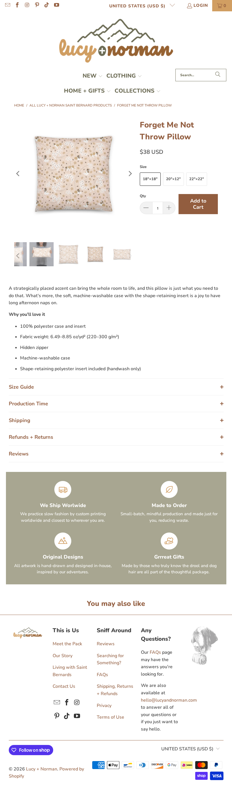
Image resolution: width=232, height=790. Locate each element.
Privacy (104, 705)
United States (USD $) (138, 6)
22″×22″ (196, 179)
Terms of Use (110, 717)
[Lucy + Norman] (116, 41)
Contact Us (64, 686)
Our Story (62, 656)
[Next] (129, 174)
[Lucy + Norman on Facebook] (17, 5)
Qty (143, 196)
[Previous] (18, 174)
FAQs (102, 675)
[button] (93, 76)
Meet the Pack (67, 644)
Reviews (106, 644)
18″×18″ (150, 179)
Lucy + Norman (41, 769)
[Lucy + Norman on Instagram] (27, 5)
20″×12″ (173, 179)
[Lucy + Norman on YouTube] (56, 5)
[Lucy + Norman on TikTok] (47, 5)
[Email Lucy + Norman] (7, 5)
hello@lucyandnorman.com (169, 700)
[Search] (217, 75)
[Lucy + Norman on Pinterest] (37, 5)
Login (201, 5)
